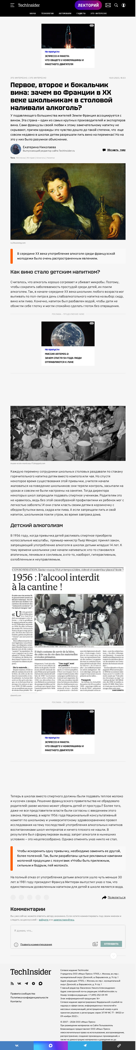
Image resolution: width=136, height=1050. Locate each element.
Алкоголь (40, 158)
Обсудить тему (116, 150)
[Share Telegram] (85, 1045)
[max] (40, 983)
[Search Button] (116, 5)
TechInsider (29, 5)
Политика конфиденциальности (29, 997)
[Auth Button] (124, 5)
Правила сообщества (22, 993)
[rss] (12, 983)
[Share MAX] (51, 1045)
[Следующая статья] (68, 955)
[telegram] (26, 983)
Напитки (51, 158)
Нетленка (20, 158)
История (31, 158)
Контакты (16, 1001)
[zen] (33, 983)
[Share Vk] (17, 1045)
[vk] (19, 983)
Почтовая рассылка (108, 5)
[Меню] (12, 5)
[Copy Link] (119, 1045)
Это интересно (18, 78)
